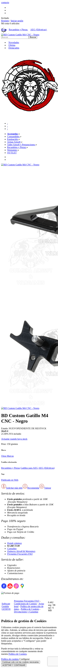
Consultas (12, 548)
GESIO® (6, 609)
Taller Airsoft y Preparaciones (21, 144)
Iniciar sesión (17, 20)
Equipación (12, 139)
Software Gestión (6, 605)
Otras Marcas (7, 456)
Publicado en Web (9, 480)
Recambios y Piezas (16, 147)
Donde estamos (14, 543)
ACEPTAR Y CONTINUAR (13, 665)
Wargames (12, 150)
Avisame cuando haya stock (14, 439)
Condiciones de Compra (25, 603)
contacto (5, 2)
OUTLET (12, 152)
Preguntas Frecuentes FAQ (20, 554)
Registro (5, 20)
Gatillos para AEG (29, 468)
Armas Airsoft (14, 142)
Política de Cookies (30, 609)
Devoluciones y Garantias (26, 611)
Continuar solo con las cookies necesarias (20, 662)
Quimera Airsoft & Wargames (21, 551)
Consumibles (13, 136)
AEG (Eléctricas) (46, 468)
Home (4, 29)
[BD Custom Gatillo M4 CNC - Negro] (20, 34)
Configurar (24, 659)
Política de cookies (10, 659)
